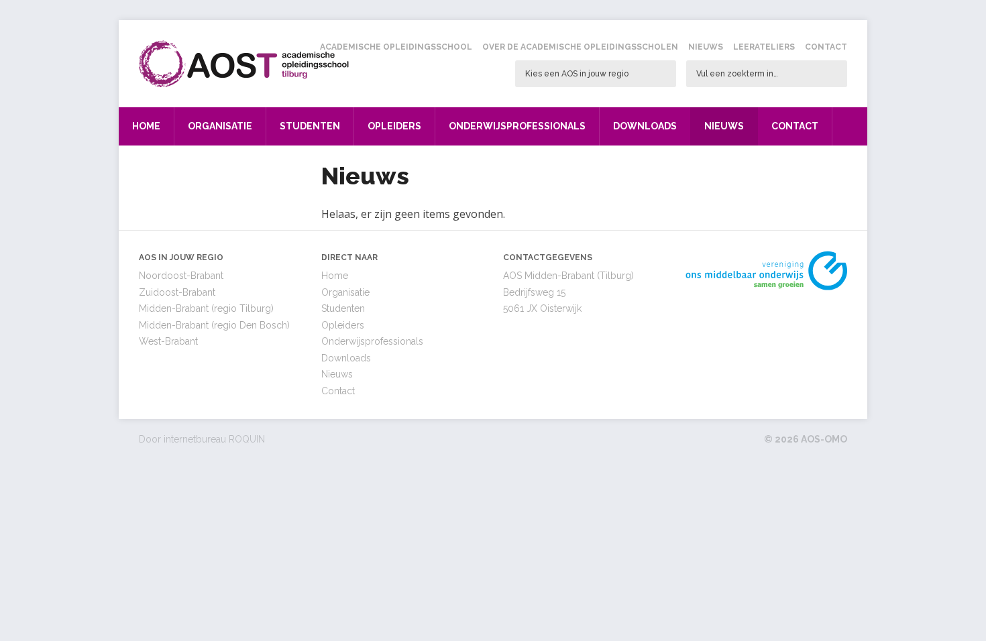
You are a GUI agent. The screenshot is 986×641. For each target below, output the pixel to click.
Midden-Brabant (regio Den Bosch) (214, 325)
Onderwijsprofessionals (517, 126)
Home (146, 126)
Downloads (645, 126)
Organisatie (220, 126)
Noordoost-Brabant (181, 275)
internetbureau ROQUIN (214, 439)
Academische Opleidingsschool (396, 47)
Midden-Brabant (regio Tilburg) (206, 308)
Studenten (310, 126)
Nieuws (705, 47)
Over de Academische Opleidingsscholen (580, 47)
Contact (826, 47)
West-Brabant (168, 341)
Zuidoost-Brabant (177, 292)
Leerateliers (764, 47)
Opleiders (394, 126)
